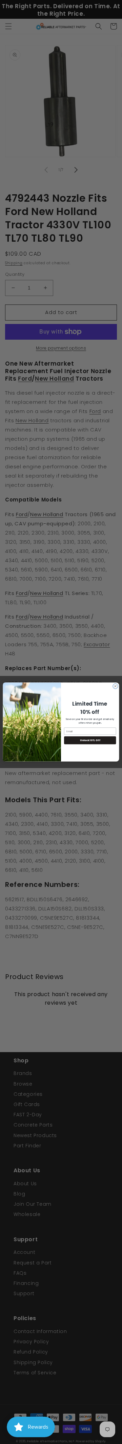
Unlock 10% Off (90, 740)
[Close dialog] (115, 686)
